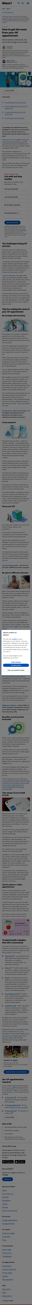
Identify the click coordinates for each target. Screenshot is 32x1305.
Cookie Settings (16, 662)
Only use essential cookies (16, 670)
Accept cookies (16, 665)
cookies (14, 639)
